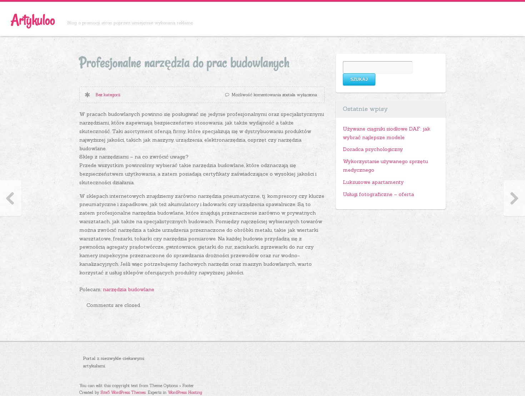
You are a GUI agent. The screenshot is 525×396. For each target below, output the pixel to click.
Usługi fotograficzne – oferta (378, 194)
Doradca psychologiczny (373, 149)
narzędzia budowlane (128, 289)
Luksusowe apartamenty (373, 182)
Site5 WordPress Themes (123, 392)
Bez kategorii (107, 94)
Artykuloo (33, 20)
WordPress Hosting (185, 392)
